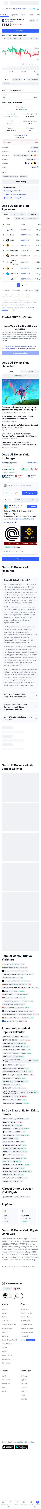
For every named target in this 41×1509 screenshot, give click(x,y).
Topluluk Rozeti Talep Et (13, 198)
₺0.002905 (18, 1135)
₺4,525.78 (14, 1095)
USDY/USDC (25, 245)
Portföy (4, 1315)
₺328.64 (13, 1085)
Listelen (4, 1339)
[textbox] (23, 487)
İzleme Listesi (7, 1319)
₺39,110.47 (15, 1112)
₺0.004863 (15, 1051)
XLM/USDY (25, 250)
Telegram (24, 1347)
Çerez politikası (26, 1288)
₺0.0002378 (16, 1010)
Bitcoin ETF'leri (7, 1292)
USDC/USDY (25, 240)
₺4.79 (11, 1102)
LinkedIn (24, 1362)
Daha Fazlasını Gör (32, 462)
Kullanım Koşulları (27, 1277)
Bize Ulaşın (6, 1347)
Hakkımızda (25, 1273)
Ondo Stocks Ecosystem (10, 176)
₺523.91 (15, 1007)
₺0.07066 (15, 1063)
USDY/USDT (25, 230)
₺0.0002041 (15, 1115)
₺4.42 (15, 1122)
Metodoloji (24, 1300)
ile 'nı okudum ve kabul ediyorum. (20, 347)
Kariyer (23, 1303)
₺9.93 (13, 1138)
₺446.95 (17, 1003)
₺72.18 (13, 1089)
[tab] (25, 79)
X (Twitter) (24, 1339)
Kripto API (5, 1296)
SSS (3, 1351)
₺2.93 (18, 1038)
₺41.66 (12, 1125)
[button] (14, 285)
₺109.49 (16, 1045)
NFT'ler (4, 1311)
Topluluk (24, 1343)
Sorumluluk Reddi (27, 1296)
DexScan (5, 1300)
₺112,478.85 (16, 1000)
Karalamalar (6, 1323)
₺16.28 (14, 1042)
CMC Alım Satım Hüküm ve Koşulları (16, 346)
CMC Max (5, 1284)
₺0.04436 (15, 1060)
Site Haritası (6, 1326)
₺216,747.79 (17, 1013)
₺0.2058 (16, 1141)
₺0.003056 (16, 1067)
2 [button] (22, 285)
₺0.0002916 (16, 1128)
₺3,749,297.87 (16, 1082)
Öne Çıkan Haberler (9, 1288)
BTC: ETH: (19, 9)
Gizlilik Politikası (26, 1280)
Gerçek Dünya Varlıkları (10, 1303)
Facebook (24, 1355)
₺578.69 (15, 1109)
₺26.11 (14, 1028)
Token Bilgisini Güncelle (13, 191)
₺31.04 (18, 1035)
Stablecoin (23, 176)
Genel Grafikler (7, 1307)
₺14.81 (17, 1017)
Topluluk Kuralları (27, 1292)
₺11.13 (14, 1105)
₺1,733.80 (21, 1056)
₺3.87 (14, 1132)
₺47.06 (16, 1032)
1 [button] (18, 285)
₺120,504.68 (16, 1092)
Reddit (23, 1359)
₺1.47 (13, 1145)
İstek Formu (6, 1343)
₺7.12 (21, 1024)
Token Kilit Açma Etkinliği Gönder (16, 194)
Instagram (24, 1351)
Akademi (5, 1273)
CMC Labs (5, 1280)
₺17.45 (14, 1020)
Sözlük (4, 1355)
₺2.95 (12, 1048)
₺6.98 (13, 1118)
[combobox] (20, 83)
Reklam (4, 1277)
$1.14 (17, 1160)
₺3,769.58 (16, 1099)
